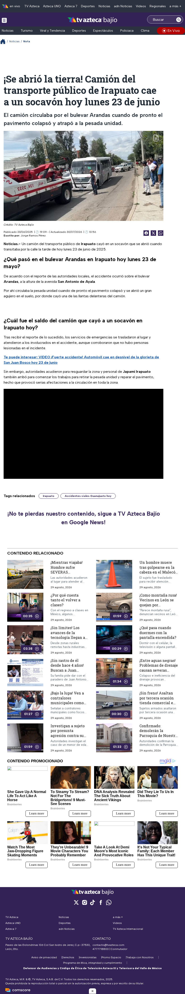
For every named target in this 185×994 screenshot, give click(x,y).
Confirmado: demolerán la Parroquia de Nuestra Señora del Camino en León (158, 735)
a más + (175, 6)
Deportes (88, 6)
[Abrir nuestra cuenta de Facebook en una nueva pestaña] (100, 902)
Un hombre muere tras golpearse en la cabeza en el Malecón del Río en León (158, 569)
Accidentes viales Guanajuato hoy (88, 496)
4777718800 (100, 949)
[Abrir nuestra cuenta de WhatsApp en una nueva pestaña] (108, 902)
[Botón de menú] (4, 20)
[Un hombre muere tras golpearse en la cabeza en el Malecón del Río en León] (114, 574)
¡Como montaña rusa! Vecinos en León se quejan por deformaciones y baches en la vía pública (158, 607)
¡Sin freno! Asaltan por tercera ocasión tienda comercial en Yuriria (157, 700)
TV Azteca (31, 6)
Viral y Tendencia (52, 31)
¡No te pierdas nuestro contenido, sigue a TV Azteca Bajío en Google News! (83, 518)
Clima (145, 31)
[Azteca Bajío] (93, 20)
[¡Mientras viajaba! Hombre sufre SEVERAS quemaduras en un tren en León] (25, 574)
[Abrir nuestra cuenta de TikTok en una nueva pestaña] (92, 902)
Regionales (158, 6)
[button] (92, 991)
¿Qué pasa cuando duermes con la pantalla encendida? (157, 632)
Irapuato (48, 496)
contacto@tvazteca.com (108, 945)
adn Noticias (123, 6)
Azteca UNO (52, 6)
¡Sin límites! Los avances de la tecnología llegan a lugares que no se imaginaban (68, 637)
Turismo (27, 31)
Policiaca (127, 31)
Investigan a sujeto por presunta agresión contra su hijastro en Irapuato (68, 733)
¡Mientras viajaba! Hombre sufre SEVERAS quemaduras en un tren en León (67, 572)
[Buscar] (178, 19)
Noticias (104, 6)
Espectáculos (103, 31)
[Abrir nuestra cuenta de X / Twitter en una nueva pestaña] (76, 902)
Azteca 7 (71, 6)
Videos (141, 6)
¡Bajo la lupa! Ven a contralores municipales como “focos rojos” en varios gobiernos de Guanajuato (68, 705)
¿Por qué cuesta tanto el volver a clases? (65, 600)
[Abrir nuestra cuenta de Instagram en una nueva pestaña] (84, 902)
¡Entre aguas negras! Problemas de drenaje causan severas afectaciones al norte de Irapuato (158, 670)
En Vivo (173, 30)
